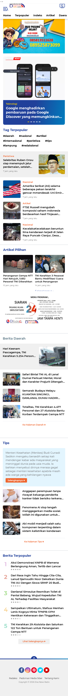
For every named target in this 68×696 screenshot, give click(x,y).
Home (7, 15)
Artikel (50, 15)
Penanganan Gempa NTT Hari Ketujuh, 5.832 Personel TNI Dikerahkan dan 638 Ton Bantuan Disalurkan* (18, 278)
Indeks (37, 15)
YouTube (49, 674)
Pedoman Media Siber (30, 678)
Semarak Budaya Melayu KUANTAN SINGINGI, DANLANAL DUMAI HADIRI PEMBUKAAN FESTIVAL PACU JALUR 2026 (42, 394)
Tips (49, 140)
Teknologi (11, 103)
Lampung (11, 145)
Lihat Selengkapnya (33, 641)
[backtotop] (34, 659)
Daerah (9, 136)
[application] (34, 692)
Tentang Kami (51, 678)
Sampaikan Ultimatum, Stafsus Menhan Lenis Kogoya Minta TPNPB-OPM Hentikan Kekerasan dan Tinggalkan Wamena (37, 611)
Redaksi (13, 678)
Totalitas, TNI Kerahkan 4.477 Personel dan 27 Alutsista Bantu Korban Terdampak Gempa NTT (43, 410)
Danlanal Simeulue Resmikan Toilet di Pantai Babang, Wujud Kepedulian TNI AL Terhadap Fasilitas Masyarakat (36, 595)
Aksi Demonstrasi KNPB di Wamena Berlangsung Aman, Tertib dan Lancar (36, 564)
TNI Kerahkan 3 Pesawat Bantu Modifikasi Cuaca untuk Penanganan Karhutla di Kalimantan (49, 278)
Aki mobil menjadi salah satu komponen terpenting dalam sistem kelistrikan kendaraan (41, 527)
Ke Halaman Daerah (33, 424)
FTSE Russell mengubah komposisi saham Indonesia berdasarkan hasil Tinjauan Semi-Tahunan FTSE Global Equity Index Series (41, 211)
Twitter (41, 674)
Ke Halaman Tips (33, 541)
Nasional (26, 136)
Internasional (13, 140)
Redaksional (30, 145)
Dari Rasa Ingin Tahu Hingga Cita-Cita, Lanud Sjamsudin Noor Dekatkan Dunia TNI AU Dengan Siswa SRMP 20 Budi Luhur (37, 579)
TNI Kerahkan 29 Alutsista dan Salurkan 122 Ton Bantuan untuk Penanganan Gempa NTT (37, 628)
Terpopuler (22, 15)
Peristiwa (34, 140)
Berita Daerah (14, 338)
